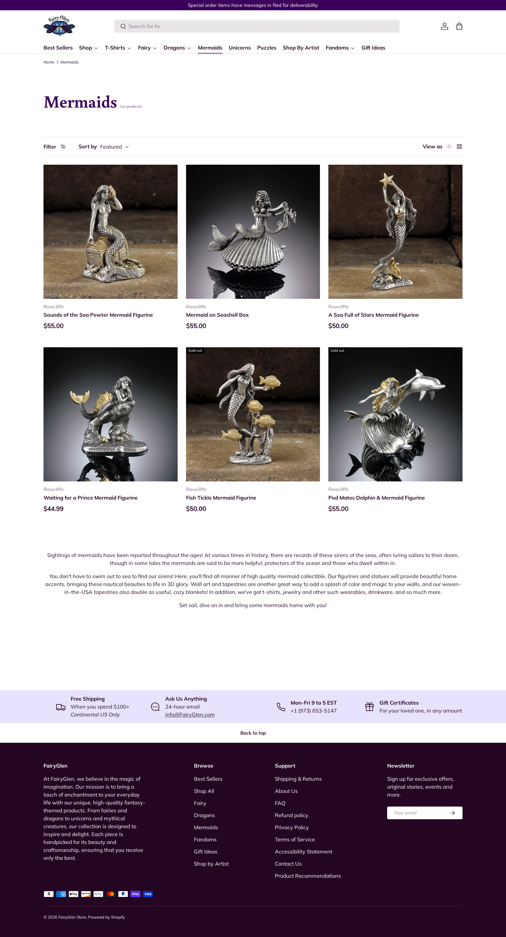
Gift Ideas (373, 47)
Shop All (204, 791)
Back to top (253, 733)
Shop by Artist (211, 863)
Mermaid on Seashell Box (217, 314)
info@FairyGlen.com (190, 714)
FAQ (280, 803)
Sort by (88, 146)
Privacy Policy (292, 827)
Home (48, 62)
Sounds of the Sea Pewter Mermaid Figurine (98, 314)
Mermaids (210, 47)
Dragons (174, 47)
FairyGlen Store (72, 917)
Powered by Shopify (106, 917)
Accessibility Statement (303, 851)
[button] (459, 26)
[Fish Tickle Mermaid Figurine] (253, 414)
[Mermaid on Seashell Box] (253, 232)
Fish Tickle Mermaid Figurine (221, 497)
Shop (85, 47)
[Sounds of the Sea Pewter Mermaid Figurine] (110, 232)
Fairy (144, 47)
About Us (286, 791)
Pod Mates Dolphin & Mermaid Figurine (376, 497)
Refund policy (291, 815)
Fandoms (337, 47)
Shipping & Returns (298, 778)
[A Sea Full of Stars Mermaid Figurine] (395, 232)
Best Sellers (58, 47)
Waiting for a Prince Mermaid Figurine (90, 497)
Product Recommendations (308, 875)
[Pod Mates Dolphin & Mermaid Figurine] (395, 414)
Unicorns (240, 47)
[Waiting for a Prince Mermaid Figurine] (110, 414)
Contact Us (288, 863)
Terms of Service (295, 839)
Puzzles (266, 47)
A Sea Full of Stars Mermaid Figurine (373, 314)
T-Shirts (115, 47)
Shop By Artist (301, 47)
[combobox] (257, 26)
